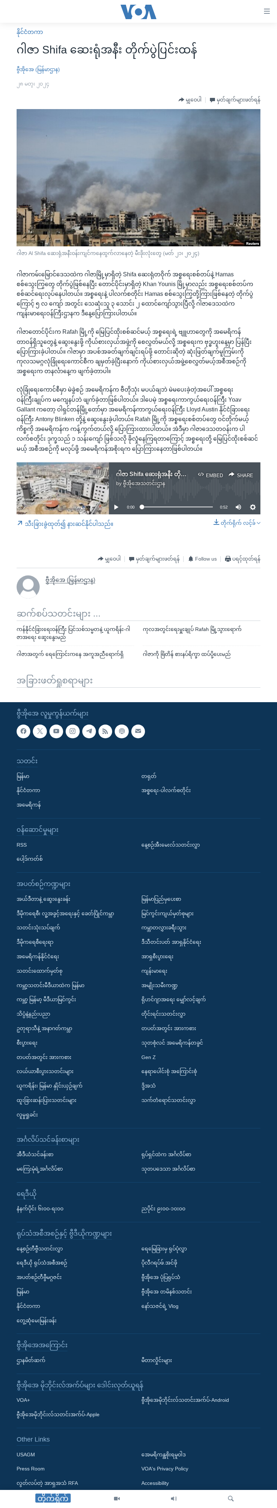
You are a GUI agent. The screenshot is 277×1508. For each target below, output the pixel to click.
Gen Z (148, 1057)
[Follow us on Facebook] (23, 731)
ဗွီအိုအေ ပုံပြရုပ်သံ (160, 1277)
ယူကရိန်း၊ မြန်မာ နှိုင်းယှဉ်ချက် (50, 1086)
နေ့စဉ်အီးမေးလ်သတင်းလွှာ (170, 844)
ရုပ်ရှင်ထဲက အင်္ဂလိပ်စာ (166, 1154)
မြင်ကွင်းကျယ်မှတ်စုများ (167, 913)
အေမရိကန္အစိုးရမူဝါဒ (163, 1454)
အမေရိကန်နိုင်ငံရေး (38, 956)
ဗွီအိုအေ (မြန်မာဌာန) (38, 69)
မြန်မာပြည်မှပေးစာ (161, 899)
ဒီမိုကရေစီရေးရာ (35, 942)
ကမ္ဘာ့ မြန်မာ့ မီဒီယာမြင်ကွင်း (46, 999)
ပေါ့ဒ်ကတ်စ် (30, 859)
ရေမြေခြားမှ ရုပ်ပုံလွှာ (164, 1248)
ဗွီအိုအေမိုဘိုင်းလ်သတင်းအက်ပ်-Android (185, 1400)
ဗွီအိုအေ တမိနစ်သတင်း (166, 1292)
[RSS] (105, 731)
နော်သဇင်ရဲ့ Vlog (160, 1306)
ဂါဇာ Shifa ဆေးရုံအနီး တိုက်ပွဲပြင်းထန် (164, 474)
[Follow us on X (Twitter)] (40, 731)
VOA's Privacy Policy (164, 1469)
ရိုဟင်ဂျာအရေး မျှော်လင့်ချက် (173, 999)
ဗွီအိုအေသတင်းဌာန (144, 483)
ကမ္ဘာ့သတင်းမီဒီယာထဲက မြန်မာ (50, 985)
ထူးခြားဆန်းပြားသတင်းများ (46, 1100)
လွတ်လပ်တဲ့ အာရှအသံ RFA (47, 1483)
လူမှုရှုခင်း (27, 1114)
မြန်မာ (23, 776)
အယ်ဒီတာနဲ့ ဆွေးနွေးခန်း (43, 899)
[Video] (117, 1499)
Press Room (31, 1469)
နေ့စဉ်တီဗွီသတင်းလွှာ (40, 1248)
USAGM (26, 1454)
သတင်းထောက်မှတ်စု (39, 970)
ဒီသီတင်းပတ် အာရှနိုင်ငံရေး (171, 942)
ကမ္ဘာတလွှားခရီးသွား (163, 927)
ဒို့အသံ (148, 1086)
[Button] (190, 100)
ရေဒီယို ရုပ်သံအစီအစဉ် (42, 1263)
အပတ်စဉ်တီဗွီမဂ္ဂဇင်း (39, 1277)
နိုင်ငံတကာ (30, 32)
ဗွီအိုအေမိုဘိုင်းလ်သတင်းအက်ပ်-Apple (58, 1414)
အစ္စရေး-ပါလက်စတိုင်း (166, 790)
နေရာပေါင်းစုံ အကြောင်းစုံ (169, 1071)
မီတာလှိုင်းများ (156, 1360)
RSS (22, 844)
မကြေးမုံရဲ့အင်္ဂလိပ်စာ (40, 1168)
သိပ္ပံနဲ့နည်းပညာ (33, 1014)
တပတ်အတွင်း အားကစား (44, 1057)
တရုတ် (149, 776)
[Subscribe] (138, 731)
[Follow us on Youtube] (56, 731)
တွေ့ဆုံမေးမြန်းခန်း (37, 1320)
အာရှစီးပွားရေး (157, 956)
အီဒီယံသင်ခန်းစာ (35, 1154)
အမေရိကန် (29, 805)
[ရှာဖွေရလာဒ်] (231, 1499)
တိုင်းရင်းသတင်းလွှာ (163, 1014)
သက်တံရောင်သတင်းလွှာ (168, 1100)
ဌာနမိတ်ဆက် (31, 1360)
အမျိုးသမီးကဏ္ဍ (159, 985)
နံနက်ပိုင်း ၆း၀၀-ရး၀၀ (40, 1208)
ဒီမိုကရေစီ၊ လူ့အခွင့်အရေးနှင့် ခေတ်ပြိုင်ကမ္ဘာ (65, 913)
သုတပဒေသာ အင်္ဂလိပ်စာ (168, 1168)
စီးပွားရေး (27, 1042)
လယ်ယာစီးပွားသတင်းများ (45, 1071)
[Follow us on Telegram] (89, 731)
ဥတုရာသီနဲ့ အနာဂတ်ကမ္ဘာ (44, 1028)
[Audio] (174, 1499)
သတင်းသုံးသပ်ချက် (38, 927)
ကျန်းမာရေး (154, 970)
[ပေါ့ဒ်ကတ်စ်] (121, 731)
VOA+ (23, 1400)
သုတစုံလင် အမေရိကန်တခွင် (172, 1042)
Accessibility (155, 1483)
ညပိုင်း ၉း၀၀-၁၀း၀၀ (163, 1208)
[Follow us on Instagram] (72, 731)
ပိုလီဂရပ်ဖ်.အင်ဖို (159, 1263)
